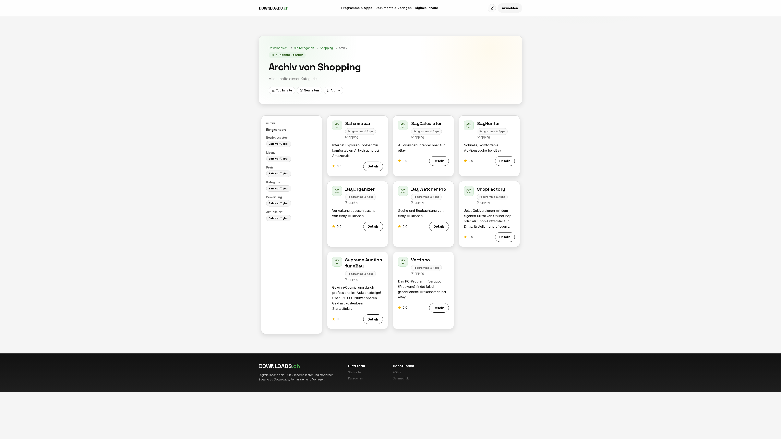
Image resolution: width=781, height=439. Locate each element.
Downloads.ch (278, 48)
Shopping (326, 48)
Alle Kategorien (303, 48)
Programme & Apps (356, 8)
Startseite (354, 372)
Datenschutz (401, 378)
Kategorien (355, 378)
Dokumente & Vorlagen (393, 8)
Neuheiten (311, 90)
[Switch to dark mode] (492, 8)
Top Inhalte (284, 90)
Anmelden (510, 8)
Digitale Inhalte (426, 8)
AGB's (397, 372)
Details (373, 166)
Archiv (335, 90)
